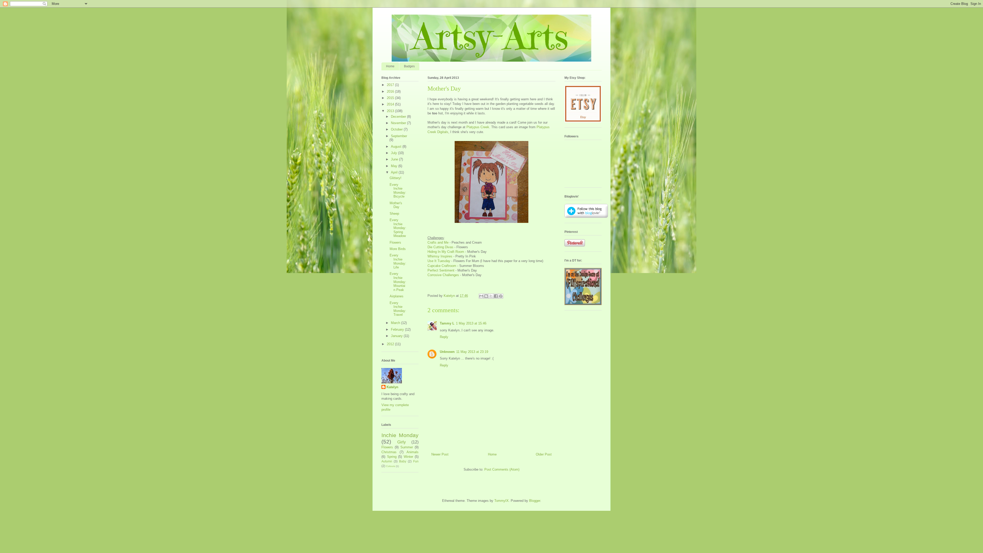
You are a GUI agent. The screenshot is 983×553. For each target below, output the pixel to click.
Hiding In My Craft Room (446, 252)
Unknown (447, 352)
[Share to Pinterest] (500, 296)
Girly (401, 442)
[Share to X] (491, 296)
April (395, 172)
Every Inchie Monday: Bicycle (398, 191)
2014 (391, 104)
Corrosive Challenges (443, 275)
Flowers (395, 242)
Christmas (389, 452)
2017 (391, 85)
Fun (416, 461)
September (399, 136)
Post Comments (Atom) (501, 469)
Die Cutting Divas (440, 247)
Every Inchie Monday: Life (398, 261)
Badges (409, 66)
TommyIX (501, 501)
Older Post (544, 454)
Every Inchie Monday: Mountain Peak (398, 281)
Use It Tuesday (439, 261)
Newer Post (439, 454)
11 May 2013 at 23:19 (472, 352)
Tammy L (447, 323)
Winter (408, 457)
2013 (391, 111)
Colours (390, 466)
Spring (392, 457)
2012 (391, 344)
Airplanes (396, 296)
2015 (391, 98)
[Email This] (481, 296)
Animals (413, 452)
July (394, 153)
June (395, 159)
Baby (402, 461)
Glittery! (395, 178)
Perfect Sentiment (441, 270)
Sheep (394, 213)
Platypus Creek (477, 127)
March (396, 323)
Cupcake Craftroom (442, 266)
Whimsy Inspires (440, 256)
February (398, 329)
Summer (406, 447)
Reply (444, 337)
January (397, 336)
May (394, 166)
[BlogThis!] (486, 296)
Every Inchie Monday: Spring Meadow (398, 228)
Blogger (534, 501)
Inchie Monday (400, 435)
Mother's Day (396, 205)
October (397, 129)
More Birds (398, 249)
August (396, 146)
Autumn (386, 461)
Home (390, 66)
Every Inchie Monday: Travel (398, 309)
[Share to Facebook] (495, 296)
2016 (391, 91)
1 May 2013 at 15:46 (471, 323)
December (399, 116)
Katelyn (392, 387)
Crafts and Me (438, 242)
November (399, 123)
